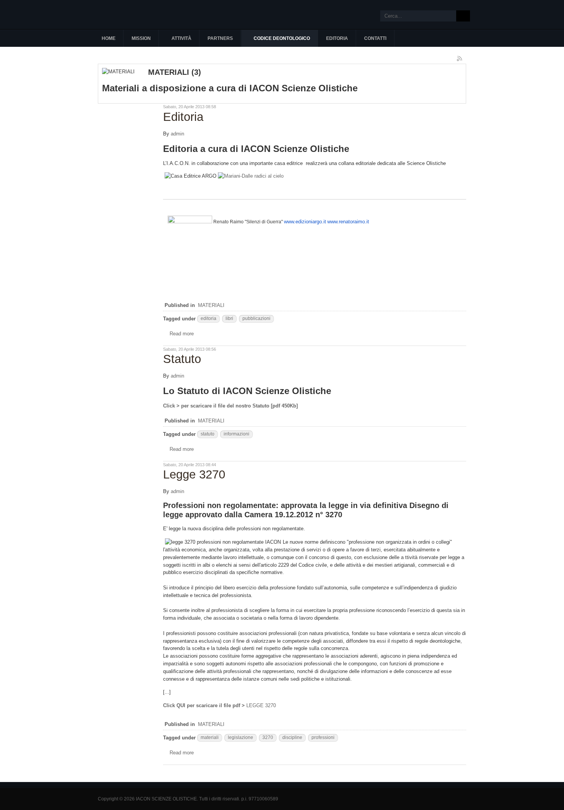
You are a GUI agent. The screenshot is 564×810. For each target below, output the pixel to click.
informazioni (236, 434)
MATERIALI (211, 305)
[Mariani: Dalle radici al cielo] (251, 176)
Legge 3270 (194, 474)
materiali (210, 737)
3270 (267, 737)
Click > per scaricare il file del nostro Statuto (217, 406)
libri (229, 318)
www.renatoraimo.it (348, 221)
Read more (182, 334)
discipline (292, 737)
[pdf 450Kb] (284, 406)
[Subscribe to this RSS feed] (460, 59)
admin (177, 134)
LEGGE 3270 (219, 705)
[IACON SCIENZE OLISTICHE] (140, 14)
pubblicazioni (256, 318)
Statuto (182, 359)
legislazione (240, 737)
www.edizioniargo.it (305, 221)
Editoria (183, 117)
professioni (323, 737)
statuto (207, 434)
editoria (208, 318)
